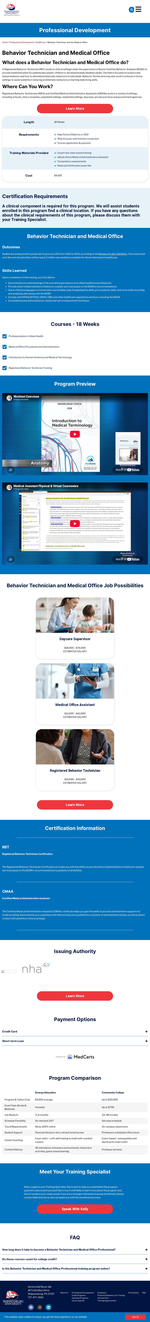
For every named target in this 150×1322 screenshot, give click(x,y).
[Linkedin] (48, 1307)
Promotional (133, 1293)
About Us (64, 1293)
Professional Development (22, 42)
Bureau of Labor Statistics (113, 254)
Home (5, 42)
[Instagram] (40, 1307)
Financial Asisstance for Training (111, 1295)
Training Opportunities (107, 1301)
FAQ (144, 1293)
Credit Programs (79, 1295)
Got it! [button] (135, 1317)
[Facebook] (31, 1307)
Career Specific (78, 1301)
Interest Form (103, 1298)
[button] (88, 1317)
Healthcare (41, 42)
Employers (102, 1293)
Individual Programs (80, 1298)
